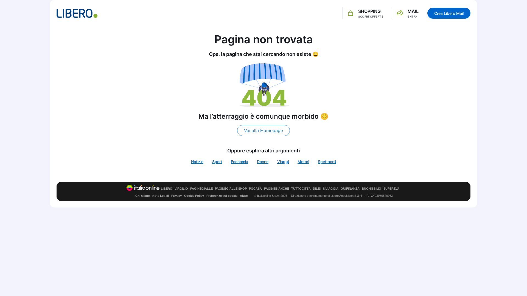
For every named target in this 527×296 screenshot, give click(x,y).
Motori (303, 161)
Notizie (197, 161)
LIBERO (166, 188)
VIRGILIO (181, 188)
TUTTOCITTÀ (301, 188)
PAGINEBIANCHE (276, 188)
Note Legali (160, 195)
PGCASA (255, 188)
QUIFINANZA (350, 188)
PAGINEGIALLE (201, 188)
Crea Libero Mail (449, 13)
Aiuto (244, 195)
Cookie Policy (194, 195)
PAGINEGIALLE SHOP (231, 188)
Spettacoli (327, 161)
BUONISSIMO (371, 188)
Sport (217, 161)
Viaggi (283, 161)
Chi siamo (142, 195)
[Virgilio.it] (77, 13)
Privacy (176, 195)
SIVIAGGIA (330, 188)
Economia (239, 161)
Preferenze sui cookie (221, 195)
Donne (262, 161)
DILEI (317, 188)
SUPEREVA (391, 188)
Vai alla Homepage (263, 130)
